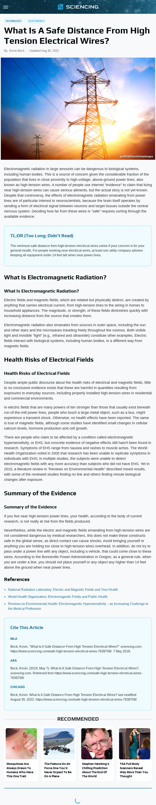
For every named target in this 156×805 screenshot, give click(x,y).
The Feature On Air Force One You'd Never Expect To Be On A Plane (58, 770)
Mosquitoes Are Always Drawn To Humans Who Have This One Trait (19, 770)
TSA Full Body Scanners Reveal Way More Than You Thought (134, 770)
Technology (13, 21)
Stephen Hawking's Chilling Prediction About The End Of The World (95, 770)
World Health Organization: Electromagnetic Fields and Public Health (58, 596)
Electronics (36, 21)
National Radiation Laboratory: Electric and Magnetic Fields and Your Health (63, 589)
